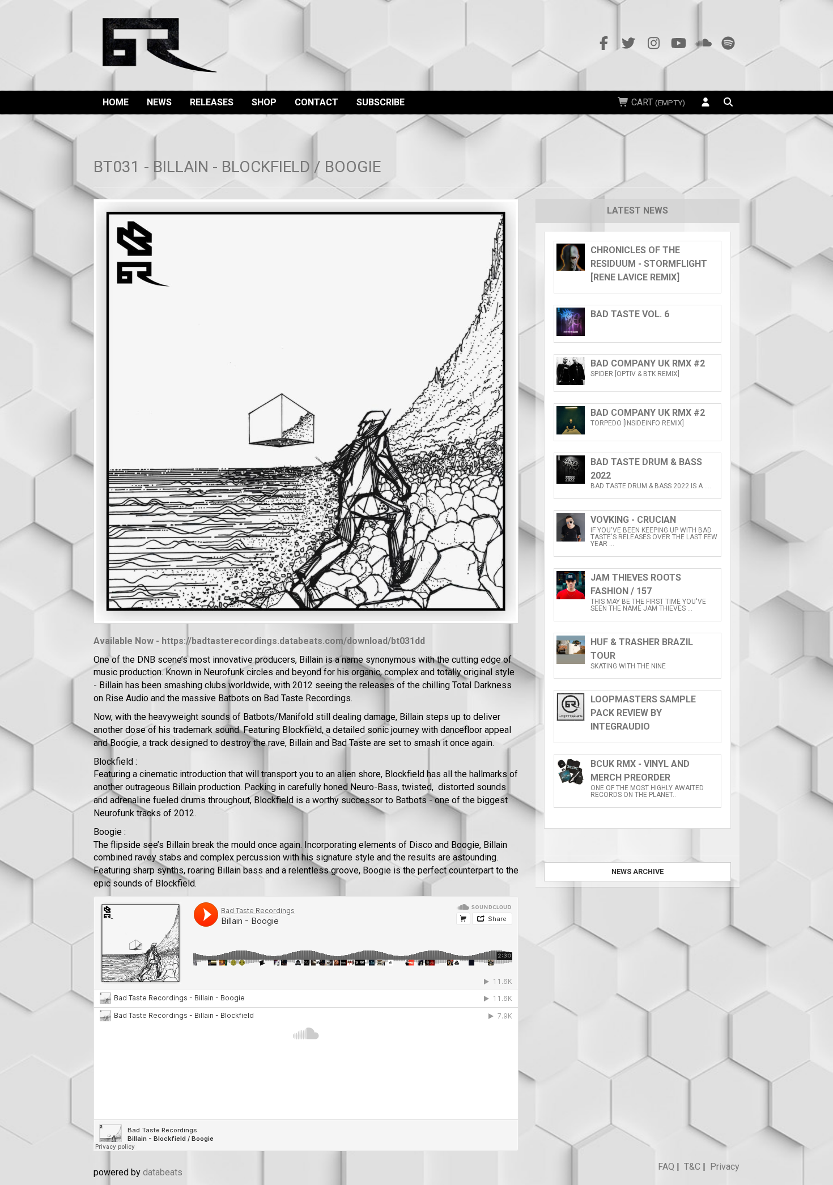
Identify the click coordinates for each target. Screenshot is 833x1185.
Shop (264, 102)
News (159, 102)
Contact (316, 102)
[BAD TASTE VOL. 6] (637, 332)
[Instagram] (653, 44)
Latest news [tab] (637, 210)
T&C (692, 1166)
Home (116, 102)
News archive (637, 871)
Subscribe (380, 102)
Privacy (725, 1166)
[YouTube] (678, 44)
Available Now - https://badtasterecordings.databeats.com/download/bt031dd (259, 641)
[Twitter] (628, 44)
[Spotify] (728, 44)
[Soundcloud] (703, 44)
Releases (211, 102)
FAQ (666, 1166)
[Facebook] (603, 44)
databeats (162, 1172)
